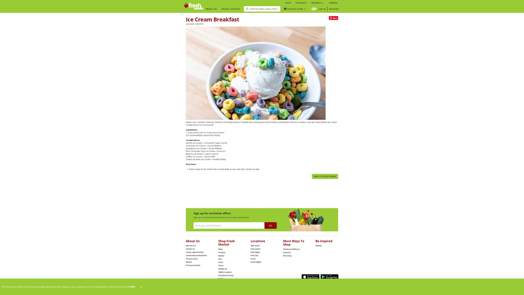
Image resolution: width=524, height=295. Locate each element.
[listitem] (191, 245)
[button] (318, 2)
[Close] (141, 286)
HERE (132, 286)
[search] (264, 9)
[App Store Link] (310, 276)
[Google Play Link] (329, 276)
